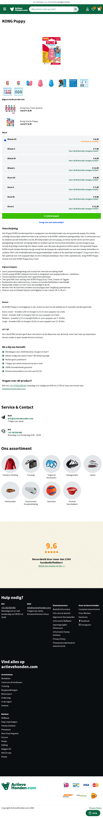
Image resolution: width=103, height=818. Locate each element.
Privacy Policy (59, 639)
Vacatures (83, 617)
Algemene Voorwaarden (64, 617)
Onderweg (6, 697)
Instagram (86, 624)
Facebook (85, 621)
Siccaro (4, 737)
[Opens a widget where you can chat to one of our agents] (93, 813)
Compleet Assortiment (89, 609)
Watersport (6, 694)
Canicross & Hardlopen (11, 682)
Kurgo (4, 741)
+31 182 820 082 (15, 432)
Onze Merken (85, 613)
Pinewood (5, 729)
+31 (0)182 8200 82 (17, 385)
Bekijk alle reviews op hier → (51, 566)
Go (75, 9)
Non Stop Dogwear (10, 733)
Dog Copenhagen (9, 721)
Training (5, 686)
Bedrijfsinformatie (61, 609)
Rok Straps (6, 752)
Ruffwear (5, 718)
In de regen (6, 701)
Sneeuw (4, 705)
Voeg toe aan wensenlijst (51, 222)
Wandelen (5, 678)
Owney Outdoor (8, 725)
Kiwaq (4, 756)
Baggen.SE (6, 749)
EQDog (4, 745)
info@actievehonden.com (14, 388)
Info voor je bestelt (62, 613)
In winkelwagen (51, 216)
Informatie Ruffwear (62, 621)
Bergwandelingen (9, 690)
